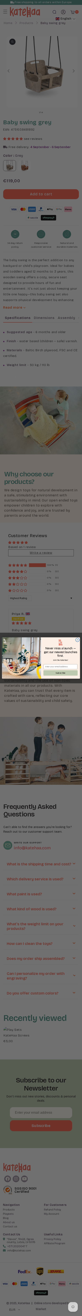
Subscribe (61, 673)
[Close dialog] (77, 640)
